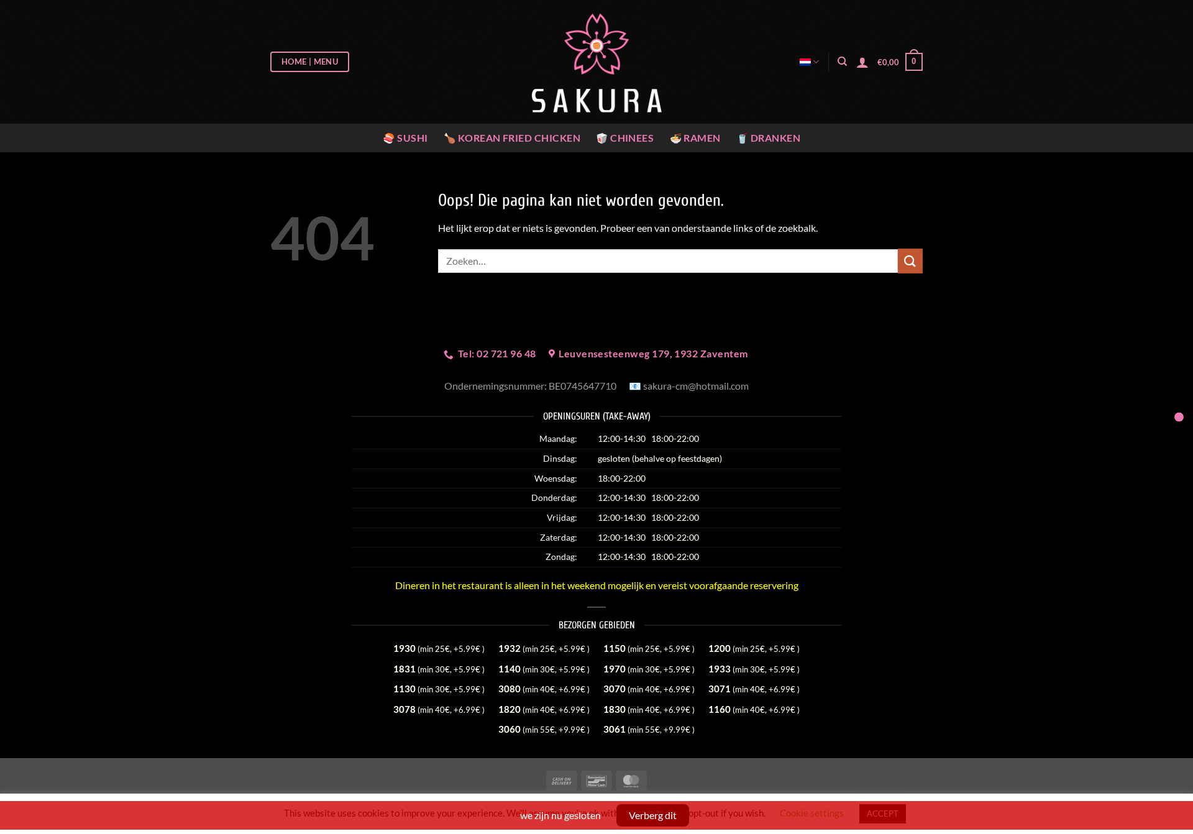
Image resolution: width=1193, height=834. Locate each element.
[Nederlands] (809, 62)
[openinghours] (1179, 417)
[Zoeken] (842, 61)
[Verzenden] (910, 261)
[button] (900, 62)
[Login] (862, 62)
